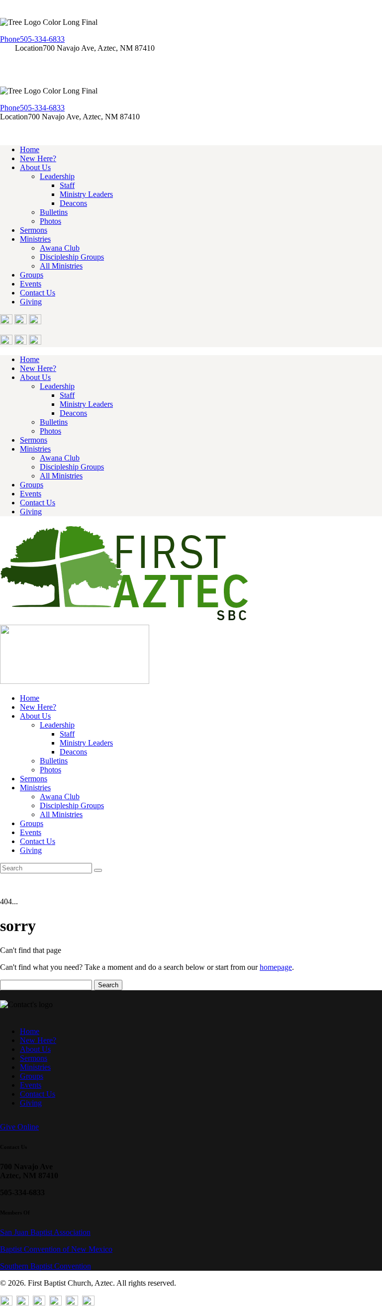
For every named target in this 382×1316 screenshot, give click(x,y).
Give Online (19, 1127)
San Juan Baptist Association (45, 1232)
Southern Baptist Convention (45, 1266)
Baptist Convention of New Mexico (56, 1249)
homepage (276, 967)
